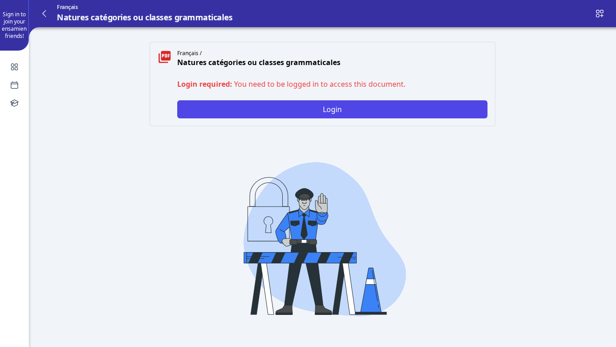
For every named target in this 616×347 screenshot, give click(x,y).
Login (332, 109)
